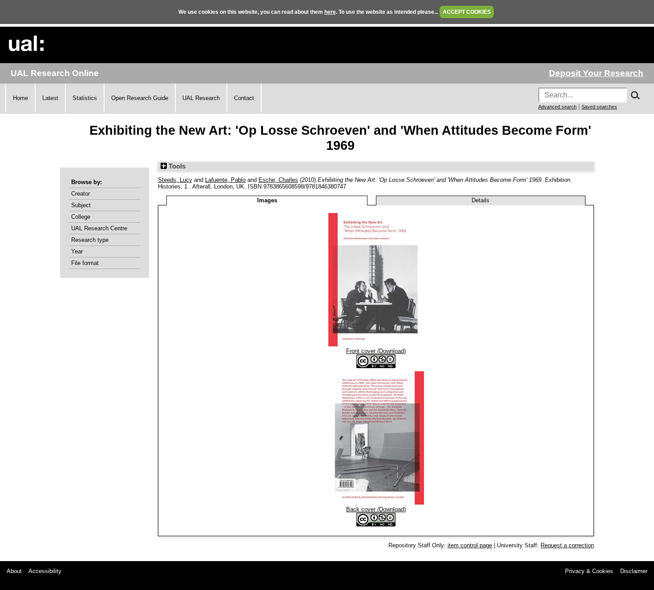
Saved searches (599, 106)
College (80, 216)
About (14, 571)
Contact (244, 98)
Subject (81, 205)
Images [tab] (267, 200)
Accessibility (44, 571)
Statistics (85, 98)
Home (20, 98)
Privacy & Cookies (589, 571)
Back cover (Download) (376, 509)
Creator (80, 193)
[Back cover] (376, 502)
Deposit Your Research (596, 73)
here (330, 12)
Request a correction (567, 545)
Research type (90, 240)
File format (85, 263)
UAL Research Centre (99, 228)
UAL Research (201, 98)
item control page (470, 545)
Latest (50, 98)
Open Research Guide (139, 98)
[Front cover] (376, 344)
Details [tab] (480, 200)
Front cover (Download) (376, 351)
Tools (176, 166)
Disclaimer (633, 571)
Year (77, 251)
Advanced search (557, 106)
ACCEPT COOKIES (467, 12)
